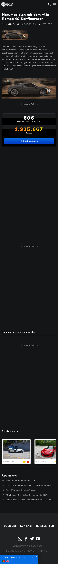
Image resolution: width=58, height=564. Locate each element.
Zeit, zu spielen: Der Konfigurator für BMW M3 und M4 (30, 499)
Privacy (43, 550)
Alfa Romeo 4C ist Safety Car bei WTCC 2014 (26, 495)
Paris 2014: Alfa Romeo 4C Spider (21, 490)
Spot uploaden (30, 141)
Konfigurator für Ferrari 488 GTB (20, 480)
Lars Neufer (10, 24)
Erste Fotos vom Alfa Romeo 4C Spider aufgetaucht (29, 485)
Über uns (10, 526)
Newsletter (45, 526)
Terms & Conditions (20, 550)
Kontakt (26, 526)
